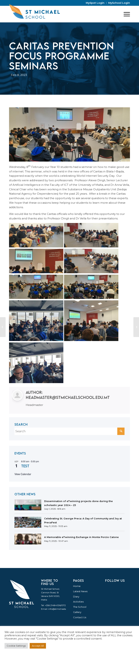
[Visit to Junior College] (3, 327)
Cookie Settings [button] (16, 645)
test (25, 466)
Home (77, 586)
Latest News (80, 591)
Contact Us (79, 617)
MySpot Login (95, 3)
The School (79, 606)
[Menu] (125, 14)
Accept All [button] (38, 645)
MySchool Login (119, 3)
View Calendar (22, 474)
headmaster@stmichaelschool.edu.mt (68, 397)
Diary (76, 596)
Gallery (77, 612)
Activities (78, 601)
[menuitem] (95, 3)
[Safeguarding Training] (136, 327)
